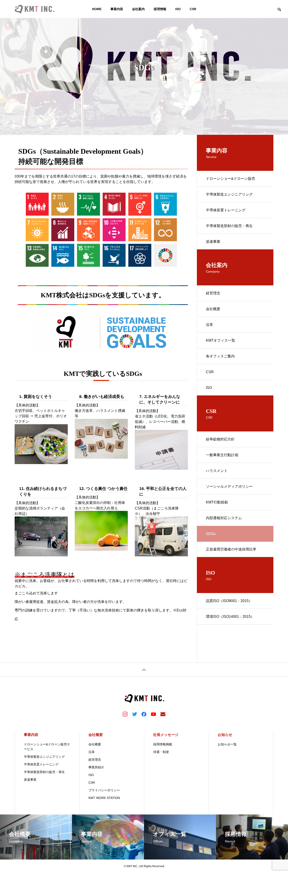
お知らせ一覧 (227, 744)
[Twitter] (134, 713)
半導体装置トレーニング (225, 210)
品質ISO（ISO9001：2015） (229, 601)
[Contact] (162, 713)
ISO (178, 9)
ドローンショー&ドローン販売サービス (47, 746)
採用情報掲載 (162, 744)
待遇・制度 (161, 752)
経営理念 (213, 293)
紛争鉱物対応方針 (220, 439)
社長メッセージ (165, 735)
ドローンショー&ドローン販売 (230, 178)
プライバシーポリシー (104, 790)
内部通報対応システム (224, 518)
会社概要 (213, 309)
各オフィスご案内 (220, 356)
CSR (193, 9)
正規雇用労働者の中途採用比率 (231, 549)
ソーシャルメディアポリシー (229, 486)
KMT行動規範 (217, 502)
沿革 (209, 325)
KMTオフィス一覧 (220, 340)
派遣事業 (213, 242)
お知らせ (225, 735)
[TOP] (144, 669)
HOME (96, 9)
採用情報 (160, 9)
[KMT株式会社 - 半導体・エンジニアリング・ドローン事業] (34, 9)
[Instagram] (125, 713)
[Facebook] (144, 713)
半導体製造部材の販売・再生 (229, 226)
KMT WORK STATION (104, 798)
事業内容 (116, 9)
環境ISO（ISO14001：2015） (230, 616)
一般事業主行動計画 (222, 455)
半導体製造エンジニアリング (229, 194)
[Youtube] (153, 713)
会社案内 (138, 9)
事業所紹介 (96, 767)
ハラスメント (216, 471)
